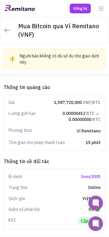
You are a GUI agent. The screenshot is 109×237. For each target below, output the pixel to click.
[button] (80, 8)
